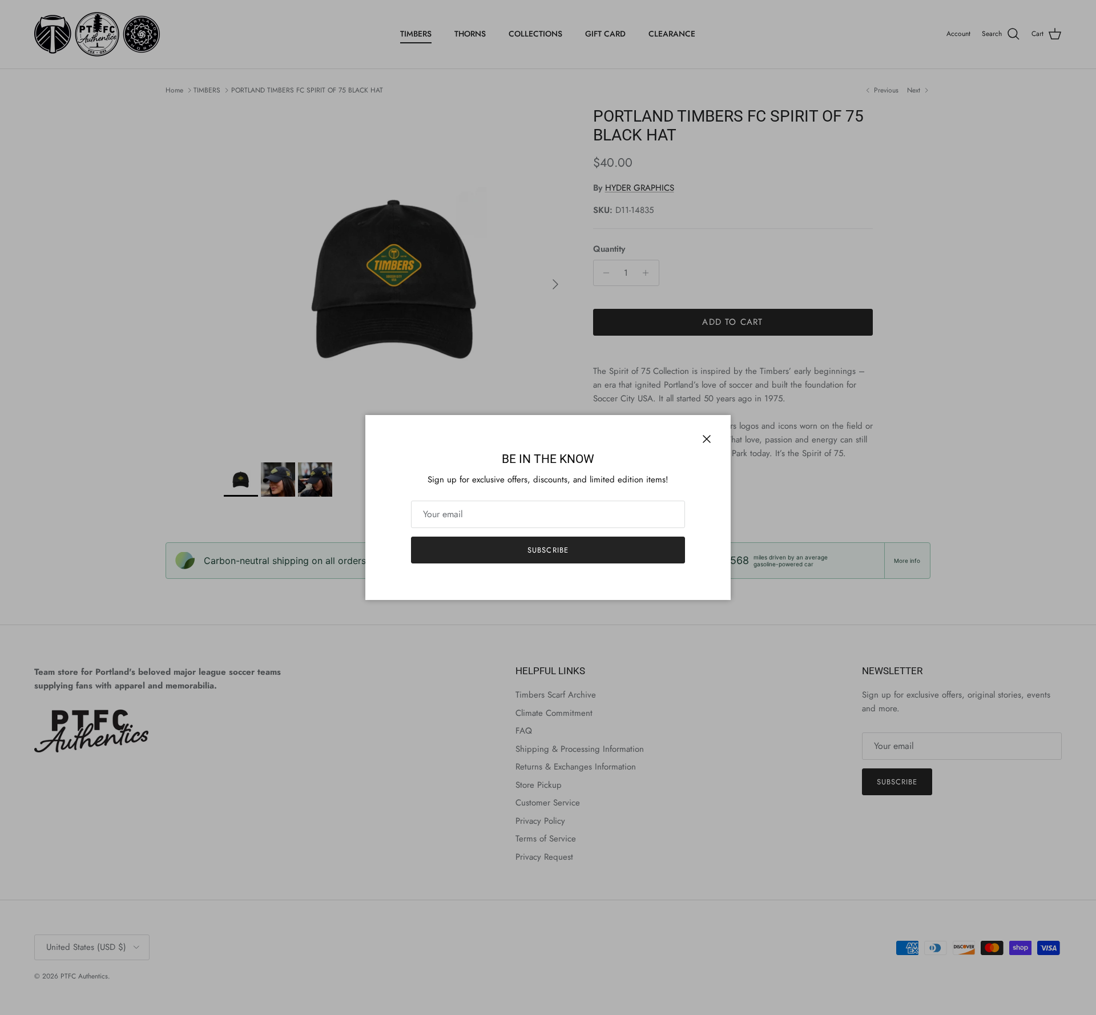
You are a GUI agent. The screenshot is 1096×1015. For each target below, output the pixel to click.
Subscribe (547, 550)
